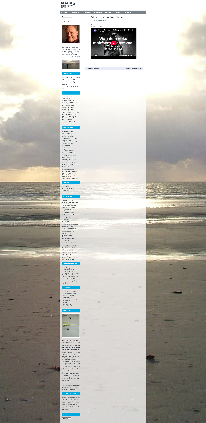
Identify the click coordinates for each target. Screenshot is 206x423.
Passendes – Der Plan (67, 168)
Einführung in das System (68, 152)
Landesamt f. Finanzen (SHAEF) (70, 164)
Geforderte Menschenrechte (69, 155)
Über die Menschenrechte (68, 118)
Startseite (64, 12)
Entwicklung (73, 54)
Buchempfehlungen (67, 204)
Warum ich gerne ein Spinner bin (70, 256)
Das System (98, 12)
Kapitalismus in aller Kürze (68, 162)
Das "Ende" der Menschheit (69, 205)
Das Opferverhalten (67, 140)
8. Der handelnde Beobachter (69, 306)
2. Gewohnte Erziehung (68, 295)
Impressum (128, 12)
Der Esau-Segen (66, 145)
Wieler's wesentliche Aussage (69, 257)
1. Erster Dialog (66, 268)
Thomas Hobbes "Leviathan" (69, 114)
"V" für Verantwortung (67, 131)
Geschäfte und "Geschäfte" (69, 223)
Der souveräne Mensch (68, 209)
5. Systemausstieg (66, 300)
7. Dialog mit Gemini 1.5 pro (69, 280)
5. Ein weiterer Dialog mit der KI (70, 276)
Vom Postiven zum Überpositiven (70, 178)
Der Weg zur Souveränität (68, 214)
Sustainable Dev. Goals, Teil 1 (69, 245)
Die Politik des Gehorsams (68, 100)
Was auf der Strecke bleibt (69, 121)
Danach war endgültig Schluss (69, 138)
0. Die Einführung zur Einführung (70, 292)
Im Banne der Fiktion (67, 161)
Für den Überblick (66, 154)
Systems (73, 47)
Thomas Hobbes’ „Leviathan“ (69, 171)
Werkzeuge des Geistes (68, 123)
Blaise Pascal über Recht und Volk (70, 202)
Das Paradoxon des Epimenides (70, 142)
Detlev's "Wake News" (67, 187)
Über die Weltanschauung (68, 175)
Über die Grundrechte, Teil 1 (69, 173)
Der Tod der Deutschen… (68, 150)
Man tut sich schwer (67, 235)
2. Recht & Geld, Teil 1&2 (68, 269)
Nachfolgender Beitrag (133, 68)
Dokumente (108, 12)
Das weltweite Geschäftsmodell (70, 207)
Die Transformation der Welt (69, 102)
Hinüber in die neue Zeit (68, 107)
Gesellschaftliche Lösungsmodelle (70, 224)
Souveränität (65, 244)
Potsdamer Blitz (66, 240)
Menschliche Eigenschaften (69, 238)
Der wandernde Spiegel (68, 212)
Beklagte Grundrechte (67, 135)
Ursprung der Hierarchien (68, 249)
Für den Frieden (66, 219)
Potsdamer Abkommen (68, 109)
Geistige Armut (66, 221)
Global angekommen (67, 226)
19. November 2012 (98, 20)
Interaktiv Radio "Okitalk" (68, 190)
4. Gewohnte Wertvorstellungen (70, 299)
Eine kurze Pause (66, 104)
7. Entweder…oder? (67, 304)
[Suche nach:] (71, 21)
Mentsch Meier (65, 166)
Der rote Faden (66, 98)
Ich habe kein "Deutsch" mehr (69, 159)
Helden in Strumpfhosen (68, 230)
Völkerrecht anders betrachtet (70, 252)
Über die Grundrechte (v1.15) (69, 116)
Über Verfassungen (67, 119)
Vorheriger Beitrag (92, 68)
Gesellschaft (75, 12)
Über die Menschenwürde (68, 247)
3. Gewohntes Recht (67, 297)
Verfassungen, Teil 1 (67, 176)
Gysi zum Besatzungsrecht (69, 228)
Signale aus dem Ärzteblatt (69, 242)
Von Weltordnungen (67, 254)
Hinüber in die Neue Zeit (68, 231)
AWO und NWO (66, 133)
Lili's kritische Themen (67, 233)
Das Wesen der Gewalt (68, 143)
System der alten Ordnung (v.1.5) (70, 112)
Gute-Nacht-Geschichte (68, 188)
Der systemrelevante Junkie (69, 149)
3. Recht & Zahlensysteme (68, 271)
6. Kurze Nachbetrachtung (68, 278)
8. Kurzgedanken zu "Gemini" (69, 282)
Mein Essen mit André (67, 237)
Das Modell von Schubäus (68, 97)
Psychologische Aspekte (68, 169)
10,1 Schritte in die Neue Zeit (69, 200)
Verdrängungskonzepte (68, 250)
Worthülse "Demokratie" (68, 259)
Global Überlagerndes (67, 157)
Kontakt (118, 12)
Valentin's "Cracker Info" (68, 192)
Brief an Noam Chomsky (68, 136)
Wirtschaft (87, 12)
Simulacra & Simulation (68, 111)
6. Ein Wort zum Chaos (67, 302)
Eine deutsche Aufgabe (68, 216)
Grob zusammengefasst (68, 105)
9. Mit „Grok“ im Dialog (68, 283)
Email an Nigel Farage (67, 218)
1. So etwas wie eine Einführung (70, 293)
